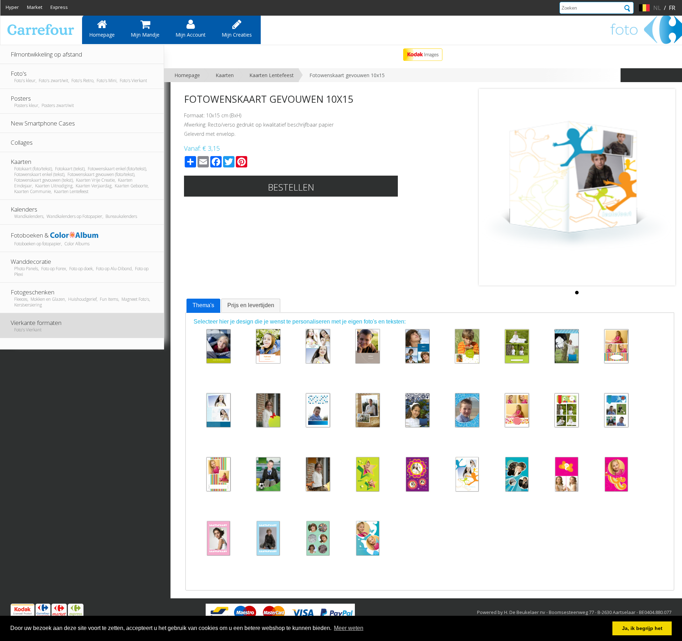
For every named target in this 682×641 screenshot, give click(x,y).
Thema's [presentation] (203, 305)
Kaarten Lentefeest (271, 75)
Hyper (12, 7)
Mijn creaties (237, 34)
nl (657, 8)
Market (34, 7)
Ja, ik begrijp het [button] (642, 628)
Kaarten (225, 75)
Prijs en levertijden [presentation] (250, 305)
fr (672, 8)
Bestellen (291, 187)
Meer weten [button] (348, 628)
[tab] (203, 306)
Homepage (102, 34)
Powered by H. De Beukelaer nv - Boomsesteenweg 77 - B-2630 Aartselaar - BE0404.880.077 (574, 612)
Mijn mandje (145, 34)
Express (59, 7)
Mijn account (190, 34)
